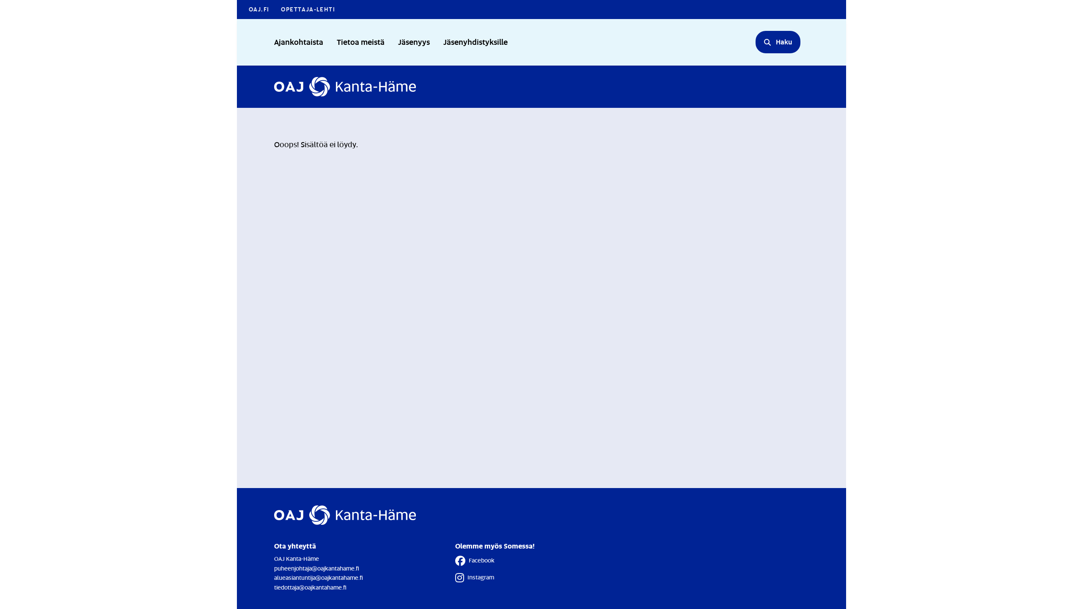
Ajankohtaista (298, 41)
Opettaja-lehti (308, 9)
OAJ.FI (259, 9)
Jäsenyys (414, 41)
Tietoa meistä (361, 41)
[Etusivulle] (345, 87)
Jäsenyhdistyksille (475, 41)
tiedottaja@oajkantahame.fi (310, 587)
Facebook (482, 560)
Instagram (480, 577)
